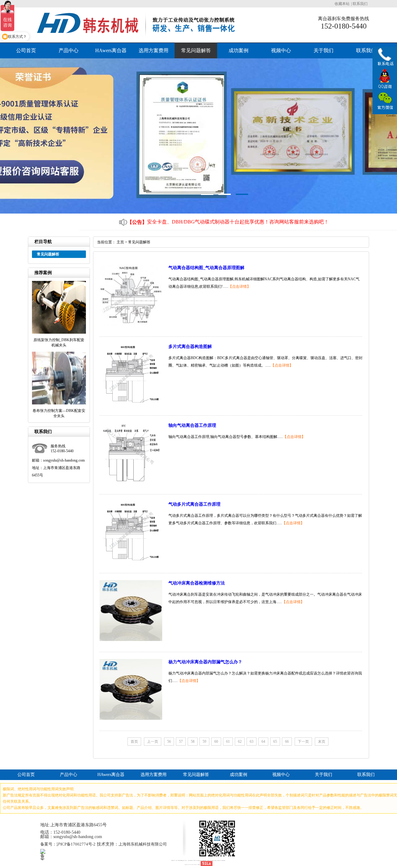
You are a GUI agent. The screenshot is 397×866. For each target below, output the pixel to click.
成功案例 (238, 50)
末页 (321, 741)
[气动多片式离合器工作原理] (131, 561)
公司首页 (26, 50)
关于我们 (323, 50)
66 (287, 741)
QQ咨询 (384, 79)
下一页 (303, 741)
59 (204, 741)
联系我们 (360, 4)
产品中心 (68, 50)
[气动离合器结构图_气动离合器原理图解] (131, 324)
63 (251, 741)
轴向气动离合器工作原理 (192, 425)
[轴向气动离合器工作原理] (131, 482)
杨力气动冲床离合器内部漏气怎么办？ (205, 662)
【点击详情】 (239, 286)
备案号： (48, 844)
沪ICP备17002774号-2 (76, 844)
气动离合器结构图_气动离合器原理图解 (206, 267)
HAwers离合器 (111, 50)
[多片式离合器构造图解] (131, 403)
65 (275, 741)
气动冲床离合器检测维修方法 (196, 583)
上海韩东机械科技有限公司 (142, 844)
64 (263, 741)
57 (181, 741)
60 (216, 741)
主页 (120, 242)
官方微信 (384, 101)
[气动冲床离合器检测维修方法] (131, 640)
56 (169, 741)
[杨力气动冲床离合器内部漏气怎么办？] (131, 718)
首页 (134, 741)
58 (192, 741)
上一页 (152, 741)
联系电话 (384, 58)
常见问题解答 (196, 50)
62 (240, 741)
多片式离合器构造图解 (190, 346)
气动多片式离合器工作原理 (194, 504)
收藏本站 (342, 4)
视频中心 (281, 50)
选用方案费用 (153, 50)
